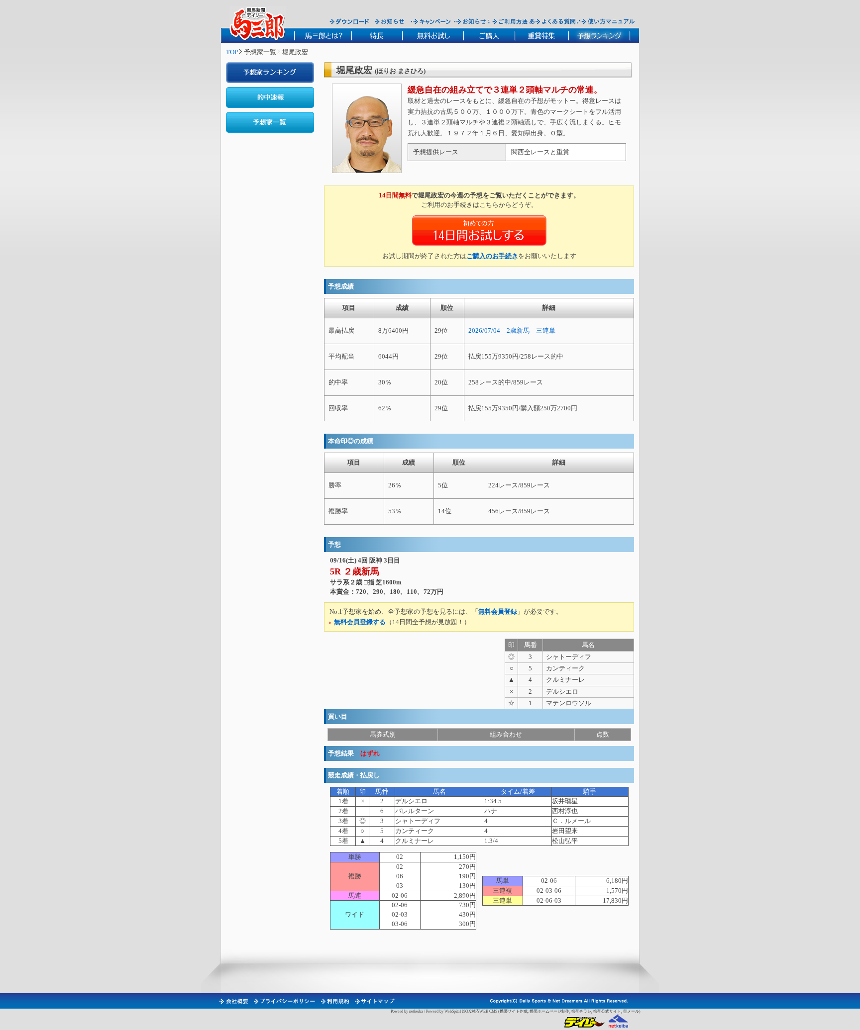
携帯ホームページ (545, 1011)
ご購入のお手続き (492, 256)
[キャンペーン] (432, 21)
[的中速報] (270, 97)
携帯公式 (601, 1011)
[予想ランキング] (599, 35)
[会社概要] (233, 1001)
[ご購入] (489, 35)
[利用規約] (334, 1001)
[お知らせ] (390, 21)
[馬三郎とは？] (322, 35)
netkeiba (416, 1011)
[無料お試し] (432, 35)
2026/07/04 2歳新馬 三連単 (511, 330)
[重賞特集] (541, 35)
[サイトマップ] (374, 1001)
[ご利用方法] (511, 21)
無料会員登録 (497, 611)
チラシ (585, 1011)
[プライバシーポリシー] (284, 1001)
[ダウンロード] (349, 21)
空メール (631, 1011)
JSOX (466, 1011)
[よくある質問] (556, 21)
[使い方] (608, 21)
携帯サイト (510, 1011)
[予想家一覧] (270, 122)
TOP (232, 52)
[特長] (376, 35)
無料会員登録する (360, 622)
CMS (493, 1011)
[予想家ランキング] (270, 72)
